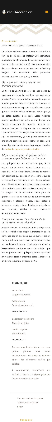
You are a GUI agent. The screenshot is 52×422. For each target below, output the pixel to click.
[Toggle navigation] (47, 12)
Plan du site (26, 420)
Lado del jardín (10, 41)
